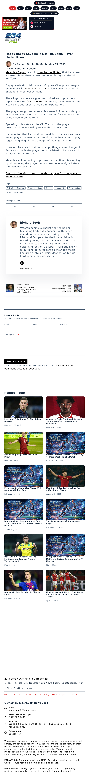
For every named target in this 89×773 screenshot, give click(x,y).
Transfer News (37, 683)
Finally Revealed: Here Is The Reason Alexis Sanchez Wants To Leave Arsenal (65, 594)
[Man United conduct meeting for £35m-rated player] (65, 476)
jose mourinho (35, 188)
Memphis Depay (16, 72)
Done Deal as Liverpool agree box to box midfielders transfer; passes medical (23, 523)
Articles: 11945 (26, 268)
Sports (56, 683)
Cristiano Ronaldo (38, 101)
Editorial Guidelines (59, 695)
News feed (18, 695)
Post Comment (16, 361)
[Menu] (83, 38)
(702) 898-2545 (16, 717)
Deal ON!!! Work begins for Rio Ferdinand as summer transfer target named (20, 559)
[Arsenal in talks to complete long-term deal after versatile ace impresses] (65, 407)
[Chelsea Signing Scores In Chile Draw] (23, 443)
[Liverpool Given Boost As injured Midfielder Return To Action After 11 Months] (65, 545)
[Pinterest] (53, 206)
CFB (53, 8)
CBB (61, 8)
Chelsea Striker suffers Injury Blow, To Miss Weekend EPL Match (64, 455)
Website (63, 324)
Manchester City (35, 88)
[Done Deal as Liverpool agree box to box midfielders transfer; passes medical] (23, 509)
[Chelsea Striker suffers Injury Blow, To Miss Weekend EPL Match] (65, 443)
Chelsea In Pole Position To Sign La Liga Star (22, 593)
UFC (24, 688)
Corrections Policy (42, 695)
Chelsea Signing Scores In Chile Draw (20, 455)
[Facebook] (15, 206)
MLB (28, 8)
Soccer (31, 68)
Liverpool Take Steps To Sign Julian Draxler (22, 420)
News (49, 683)
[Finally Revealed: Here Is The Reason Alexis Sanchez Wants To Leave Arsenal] (65, 580)
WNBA (44, 8)
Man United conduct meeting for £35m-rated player (63, 489)
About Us (28, 695)
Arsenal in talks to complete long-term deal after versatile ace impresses (64, 421)
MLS (69, 8)
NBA (12, 8)
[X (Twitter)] (34, 206)
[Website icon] (22, 263)
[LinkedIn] (72, 206)
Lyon (49, 188)
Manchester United (49, 72)
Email (7, 324)
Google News (15, 734)
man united (74, 188)
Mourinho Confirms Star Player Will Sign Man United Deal (22, 489)
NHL (36, 8)
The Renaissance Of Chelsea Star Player (63, 522)
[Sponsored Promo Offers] (14, 23)
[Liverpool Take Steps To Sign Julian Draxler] (23, 407)
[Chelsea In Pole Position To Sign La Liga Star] (23, 580)
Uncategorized (70, 683)
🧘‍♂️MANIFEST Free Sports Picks (44, 13)
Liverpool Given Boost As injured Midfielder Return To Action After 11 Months (65, 559)
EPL (76, 8)
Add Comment (11, 335)
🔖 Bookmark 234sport (45, 3)
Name (35, 324)
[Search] (24, 38)
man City (60, 188)
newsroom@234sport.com (22, 710)
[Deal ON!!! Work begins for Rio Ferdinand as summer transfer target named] (23, 545)
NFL (20, 8)
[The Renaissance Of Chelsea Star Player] (65, 509)
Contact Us (74, 695)
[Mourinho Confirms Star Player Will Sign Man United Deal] (23, 476)
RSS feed (7, 695)
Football (20, 68)
